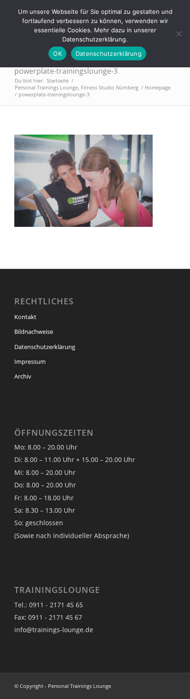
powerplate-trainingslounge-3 (66, 71)
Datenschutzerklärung (44, 347)
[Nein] (178, 33)
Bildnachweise (33, 331)
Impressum (30, 361)
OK (57, 53)
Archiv (22, 376)
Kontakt (25, 317)
